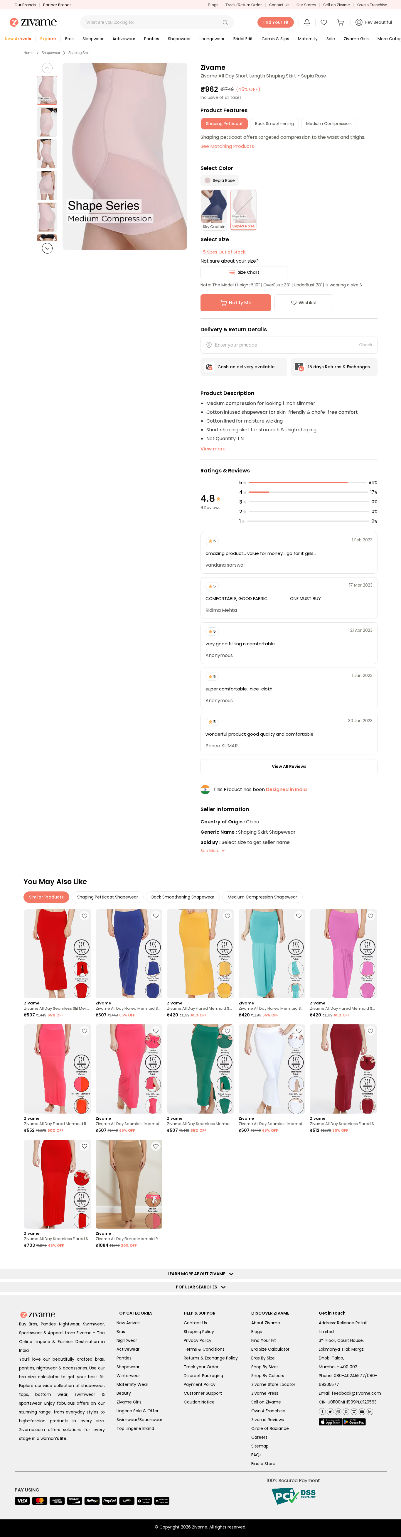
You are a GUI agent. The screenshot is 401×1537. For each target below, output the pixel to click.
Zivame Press (264, 1393)
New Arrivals (129, 1323)
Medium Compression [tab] (328, 123)
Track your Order (201, 1367)
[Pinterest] (345, 1410)
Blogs (213, 5)
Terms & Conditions (204, 1349)
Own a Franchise (372, 5)
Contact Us (279, 5)
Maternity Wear (132, 1384)
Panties (124, 1358)
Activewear (128, 1349)
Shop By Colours (267, 1376)
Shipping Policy (199, 1332)
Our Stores (306, 5)
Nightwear (127, 1340)
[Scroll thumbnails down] (47, 248)
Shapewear (51, 53)
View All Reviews (289, 766)
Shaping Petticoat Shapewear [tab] (107, 897)
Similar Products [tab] (46, 897)
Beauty (124, 1393)
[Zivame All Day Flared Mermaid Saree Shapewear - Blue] (129, 953)
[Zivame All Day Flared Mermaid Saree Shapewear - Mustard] (200, 953)
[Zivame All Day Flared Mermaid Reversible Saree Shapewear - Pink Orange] (57, 1068)
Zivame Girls (129, 1402)
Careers (259, 1437)
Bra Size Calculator (270, 1349)
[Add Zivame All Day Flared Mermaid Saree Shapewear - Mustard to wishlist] (227, 915)
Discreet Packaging (203, 1376)
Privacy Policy (197, 1340)
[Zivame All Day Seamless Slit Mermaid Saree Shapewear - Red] (57, 953)
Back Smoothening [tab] (274, 123)
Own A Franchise (268, 1411)
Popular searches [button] (198, 1287)
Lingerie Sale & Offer (138, 1411)
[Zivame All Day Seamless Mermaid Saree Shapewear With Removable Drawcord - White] (272, 1068)
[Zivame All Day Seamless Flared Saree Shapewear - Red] (57, 1184)
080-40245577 (349, 1376)
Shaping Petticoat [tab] (224, 123)
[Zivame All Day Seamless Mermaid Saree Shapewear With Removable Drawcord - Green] (200, 1068)
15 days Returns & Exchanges (339, 367)
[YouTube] (361, 1410)
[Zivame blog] (353, 1410)
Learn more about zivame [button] (198, 1274)
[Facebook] (322, 1410)
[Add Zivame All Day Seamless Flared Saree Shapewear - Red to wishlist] (84, 1146)
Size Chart (248, 272)
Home (28, 53)
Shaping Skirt (79, 53)
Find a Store (263, 1464)
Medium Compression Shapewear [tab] (262, 897)
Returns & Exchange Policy (211, 1358)
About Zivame (265, 1323)
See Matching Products (227, 146)
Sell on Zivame (336, 5)
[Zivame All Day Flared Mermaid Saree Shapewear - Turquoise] (272, 953)
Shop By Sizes (265, 1367)
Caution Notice (199, 1402)
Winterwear (128, 1376)
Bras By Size (263, 1358)
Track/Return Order (243, 5)
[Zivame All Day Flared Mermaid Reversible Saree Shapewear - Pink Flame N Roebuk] (129, 1184)
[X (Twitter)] (329, 1410)
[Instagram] (337, 1410)
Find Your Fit (263, 1340)
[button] (225, 22)
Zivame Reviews (267, 1420)
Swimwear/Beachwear (139, 1420)
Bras (121, 1332)
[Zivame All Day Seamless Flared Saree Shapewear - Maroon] (343, 1068)
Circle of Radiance (270, 1428)
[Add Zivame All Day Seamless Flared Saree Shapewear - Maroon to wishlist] (370, 1031)
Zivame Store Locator (273, 1384)
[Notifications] (307, 22)
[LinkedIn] (369, 1410)
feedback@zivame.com (356, 1393)
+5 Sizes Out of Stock (223, 252)
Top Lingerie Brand (135, 1428)
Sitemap (260, 1446)
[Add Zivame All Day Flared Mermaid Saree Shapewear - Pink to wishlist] (370, 915)
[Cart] (341, 22)
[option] (47, 90)
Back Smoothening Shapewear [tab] (182, 897)
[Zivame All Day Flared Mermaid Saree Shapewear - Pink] (343, 953)
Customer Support (203, 1393)
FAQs (256, 1455)
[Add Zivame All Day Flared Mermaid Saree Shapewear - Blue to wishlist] (156, 915)
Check (366, 345)
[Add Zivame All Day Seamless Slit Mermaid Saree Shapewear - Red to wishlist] (84, 915)
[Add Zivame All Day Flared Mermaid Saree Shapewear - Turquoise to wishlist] (299, 915)
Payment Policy (199, 1384)
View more (213, 448)
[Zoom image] (125, 156)
